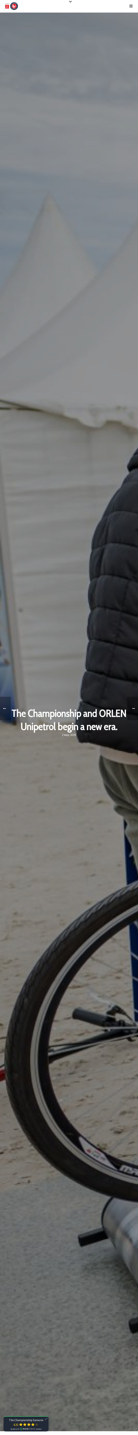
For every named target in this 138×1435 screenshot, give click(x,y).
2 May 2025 (69, 735)
